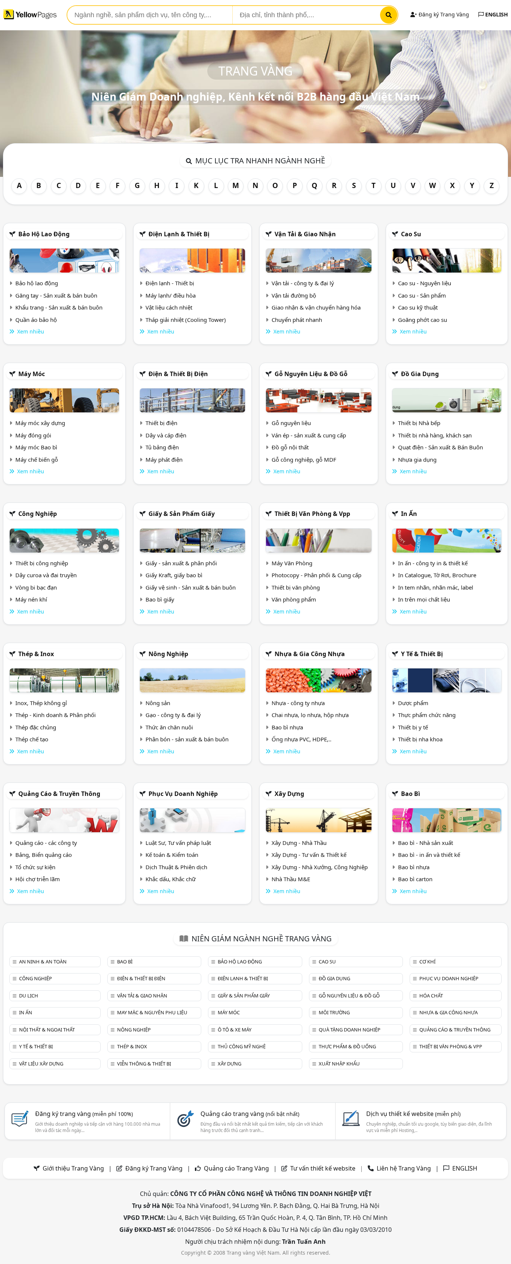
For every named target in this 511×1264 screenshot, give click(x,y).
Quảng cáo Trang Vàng (236, 1168)
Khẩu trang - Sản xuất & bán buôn (58, 307)
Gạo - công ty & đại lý (173, 715)
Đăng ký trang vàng (84, 1114)
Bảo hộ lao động (44, 234)
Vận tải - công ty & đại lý (303, 283)
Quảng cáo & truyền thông (59, 794)
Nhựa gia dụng (417, 459)
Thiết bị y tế (413, 727)
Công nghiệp (37, 514)
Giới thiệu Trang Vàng (73, 1168)
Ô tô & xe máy (234, 1029)
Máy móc (31, 374)
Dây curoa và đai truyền (46, 575)
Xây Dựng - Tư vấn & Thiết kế (309, 854)
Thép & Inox (36, 654)
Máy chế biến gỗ (36, 459)
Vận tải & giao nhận (305, 234)
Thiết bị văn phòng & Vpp (312, 514)
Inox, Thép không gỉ (41, 703)
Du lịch (28, 995)
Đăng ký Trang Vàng (443, 14)
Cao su (411, 234)
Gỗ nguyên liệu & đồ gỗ (311, 374)
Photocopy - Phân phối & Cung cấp (316, 575)
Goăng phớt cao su (422, 319)
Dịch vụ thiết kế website (413, 1114)
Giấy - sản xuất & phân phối (181, 563)
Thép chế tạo (31, 739)
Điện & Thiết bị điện (178, 374)
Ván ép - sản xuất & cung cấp (309, 435)
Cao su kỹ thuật (418, 307)
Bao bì (410, 794)
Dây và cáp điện (166, 435)
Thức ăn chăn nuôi (169, 727)
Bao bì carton (415, 879)
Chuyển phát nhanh (297, 319)
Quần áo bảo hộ (36, 319)
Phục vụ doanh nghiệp (183, 794)
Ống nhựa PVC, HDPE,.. (301, 739)
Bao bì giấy (160, 599)
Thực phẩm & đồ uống (347, 1046)
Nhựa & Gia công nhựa (310, 654)
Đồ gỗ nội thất (290, 447)
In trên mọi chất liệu (424, 599)
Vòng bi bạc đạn (36, 587)
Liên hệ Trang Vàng (404, 1168)
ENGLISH (496, 14)
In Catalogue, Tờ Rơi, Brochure (437, 575)
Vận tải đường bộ (294, 295)
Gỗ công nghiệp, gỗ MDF (304, 459)
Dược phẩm (413, 703)
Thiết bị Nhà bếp (419, 423)
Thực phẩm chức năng (427, 715)
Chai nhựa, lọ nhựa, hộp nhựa (310, 715)
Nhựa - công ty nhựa (298, 703)
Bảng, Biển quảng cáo (43, 854)
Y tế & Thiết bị (422, 654)
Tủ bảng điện (162, 447)
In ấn (409, 514)
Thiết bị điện (161, 423)
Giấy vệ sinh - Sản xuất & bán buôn (191, 587)
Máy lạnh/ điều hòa (171, 295)
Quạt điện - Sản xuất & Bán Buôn (440, 447)
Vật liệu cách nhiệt (169, 307)
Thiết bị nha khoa (420, 739)
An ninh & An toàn (43, 961)
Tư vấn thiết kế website (323, 1168)
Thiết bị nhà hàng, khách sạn (435, 435)
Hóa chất (431, 995)
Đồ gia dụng (420, 374)
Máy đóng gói (33, 435)
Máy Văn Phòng (292, 563)
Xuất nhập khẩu (339, 1063)
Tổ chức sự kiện (35, 867)
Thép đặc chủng (35, 727)
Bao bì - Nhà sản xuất (425, 842)
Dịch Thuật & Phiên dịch (176, 867)
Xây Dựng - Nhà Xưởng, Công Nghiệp (320, 867)
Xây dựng (289, 794)
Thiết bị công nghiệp (41, 563)
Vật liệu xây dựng (41, 1063)
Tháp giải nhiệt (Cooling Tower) (186, 319)
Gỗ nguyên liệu (291, 423)
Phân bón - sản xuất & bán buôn (187, 739)
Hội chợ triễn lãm (37, 879)
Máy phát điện (164, 459)
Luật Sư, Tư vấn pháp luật (178, 842)
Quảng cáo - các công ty (46, 842)
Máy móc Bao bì (36, 447)
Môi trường (334, 1012)
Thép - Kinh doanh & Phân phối (55, 715)
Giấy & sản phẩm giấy (182, 514)
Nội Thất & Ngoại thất (47, 1029)
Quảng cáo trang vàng (250, 1114)
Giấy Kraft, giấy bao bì (174, 575)
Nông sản (158, 703)
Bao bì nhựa (287, 727)
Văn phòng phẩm (294, 599)
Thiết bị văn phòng (296, 587)
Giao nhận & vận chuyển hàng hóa (316, 307)
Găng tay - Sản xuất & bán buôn (56, 295)
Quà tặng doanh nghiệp (349, 1029)
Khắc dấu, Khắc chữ (171, 879)
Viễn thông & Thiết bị (144, 1063)
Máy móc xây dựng (40, 423)
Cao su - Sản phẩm (422, 295)
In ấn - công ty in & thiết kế (433, 563)
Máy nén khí (31, 599)
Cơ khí (427, 961)
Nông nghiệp (168, 654)
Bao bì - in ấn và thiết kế (429, 854)
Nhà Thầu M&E (291, 879)
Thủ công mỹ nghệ (242, 1046)
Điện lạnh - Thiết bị (170, 283)
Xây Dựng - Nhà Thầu (299, 842)
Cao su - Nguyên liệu (424, 283)
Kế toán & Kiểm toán (172, 854)
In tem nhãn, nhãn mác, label (435, 587)
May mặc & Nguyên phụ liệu (152, 1012)
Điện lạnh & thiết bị (179, 234)
